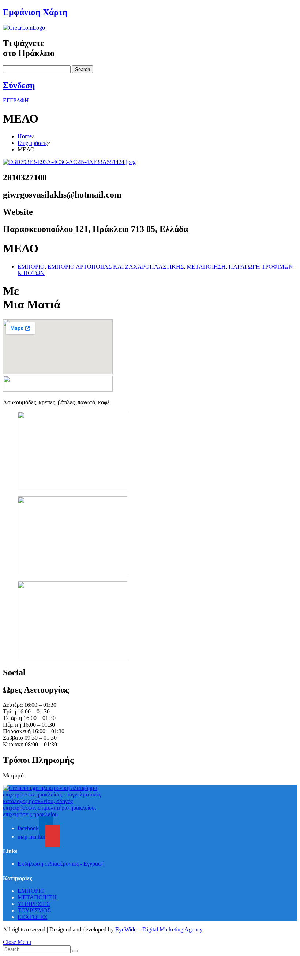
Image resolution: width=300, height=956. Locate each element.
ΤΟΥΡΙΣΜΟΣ (34, 910)
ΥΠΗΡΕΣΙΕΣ (34, 904)
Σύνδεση (19, 85)
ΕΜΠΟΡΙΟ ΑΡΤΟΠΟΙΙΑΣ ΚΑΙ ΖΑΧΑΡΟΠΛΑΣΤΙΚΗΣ (116, 266)
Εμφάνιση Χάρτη (35, 12)
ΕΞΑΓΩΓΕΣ (32, 917)
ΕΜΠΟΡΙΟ (31, 266)
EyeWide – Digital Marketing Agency (159, 929)
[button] (16, 100)
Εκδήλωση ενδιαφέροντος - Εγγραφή (61, 864)
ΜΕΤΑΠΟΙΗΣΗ (206, 266)
